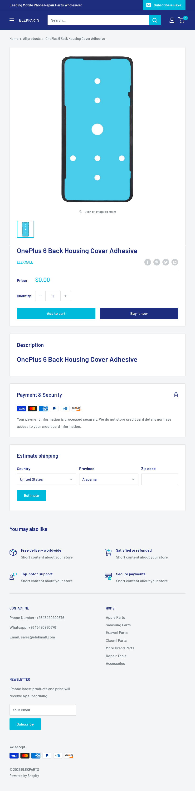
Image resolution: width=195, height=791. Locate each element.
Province (86, 468)
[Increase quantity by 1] (66, 296)
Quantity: (24, 295)
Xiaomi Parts (116, 640)
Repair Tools (116, 655)
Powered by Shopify (24, 776)
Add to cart (56, 313)
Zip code (148, 468)
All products (32, 39)
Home (14, 39)
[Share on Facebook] (147, 261)
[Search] (155, 20)
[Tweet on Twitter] (165, 261)
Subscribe (25, 724)
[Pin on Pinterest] (156, 261)
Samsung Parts (118, 625)
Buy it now (139, 313)
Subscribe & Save (167, 5)
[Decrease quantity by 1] (40, 296)
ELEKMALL (25, 262)
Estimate (31, 495)
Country (23, 468)
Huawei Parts (117, 632)
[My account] (172, 20)
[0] (182, 20)
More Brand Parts (120, 648)
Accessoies (115, 663)
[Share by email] (174, 261)
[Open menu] (12, 20)
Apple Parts (115, 617)
